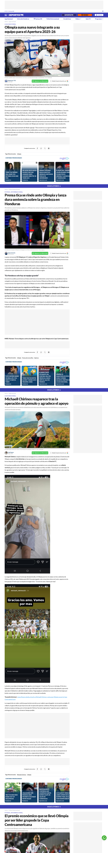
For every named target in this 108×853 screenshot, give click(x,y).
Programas (98, 19)
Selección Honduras (23, 19)
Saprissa (36, 357)
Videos (77, 19)
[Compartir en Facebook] (37, 148)
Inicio (6, 21)
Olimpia (19, 154)
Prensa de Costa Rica (27, 357)
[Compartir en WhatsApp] (41, 148)
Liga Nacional (9, 19)
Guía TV (88, 19)
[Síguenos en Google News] (48, 148)
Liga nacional (12, 21)
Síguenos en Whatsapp (41, 81)
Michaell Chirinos (21, 774)
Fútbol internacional (14, 189)
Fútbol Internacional (53, 19)
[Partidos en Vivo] (69, 15)
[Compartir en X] (44, 148)
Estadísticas (67, 19)
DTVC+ (6, 11)
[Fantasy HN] (85, 15)
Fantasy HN (11, 11)
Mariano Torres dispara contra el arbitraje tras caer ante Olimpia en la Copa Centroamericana (38, 338)
